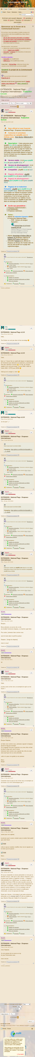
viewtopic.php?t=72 (15, 896)
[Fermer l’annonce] (33, 26)
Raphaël (7, 109)
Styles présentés (13, 266)
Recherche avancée (30, 103)
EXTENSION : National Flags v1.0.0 (13, 332)
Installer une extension (14, 277)
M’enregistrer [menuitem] (23, 9)
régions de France (14, 239)
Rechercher (27, 103)
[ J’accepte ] (20, 1054)
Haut (33, 285)
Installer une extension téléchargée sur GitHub (19, 279)
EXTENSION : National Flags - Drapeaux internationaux (13, 90)
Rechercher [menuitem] (20, 15)
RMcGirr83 (28, 137)
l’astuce (17, 241)
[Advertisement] (17, 307)
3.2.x (8, 265)
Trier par (15, 1006)
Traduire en (3, 251)
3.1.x (31, 263)
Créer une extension (13, 281)
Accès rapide (2, 9)
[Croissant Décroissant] (17, 1009)
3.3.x (11, 265)
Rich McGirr (19, 137)
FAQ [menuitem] (11, 9)
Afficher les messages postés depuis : (13, 1004)
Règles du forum (5, 100)
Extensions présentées (14, 263)
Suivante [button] (24, 107)
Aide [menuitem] (6, 9)
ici (14, 237)
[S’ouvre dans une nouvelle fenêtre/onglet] (3, 843)
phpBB (27, 174)
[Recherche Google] (32, 15)
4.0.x (14, 265)
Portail (4, 12)
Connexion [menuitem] (31, 9)
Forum (9, 1028)
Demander (16, 283)
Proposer (22, 283)
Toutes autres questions (11, 272)
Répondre (4, 103)
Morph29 (3, 611)
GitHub (6, 180)
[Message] (1, 121)
